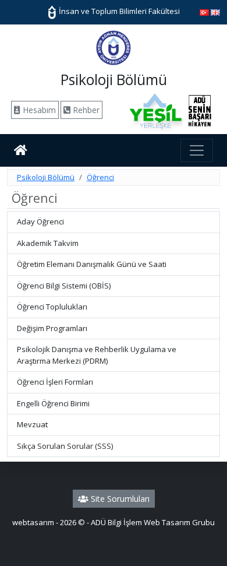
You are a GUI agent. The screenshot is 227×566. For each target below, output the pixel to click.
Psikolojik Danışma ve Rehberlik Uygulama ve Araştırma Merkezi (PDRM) (96, 355)
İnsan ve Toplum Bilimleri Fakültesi (118, 11)
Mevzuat (32, 424)
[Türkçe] (204, 11)
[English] (215, 11)
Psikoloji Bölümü (46, 177)
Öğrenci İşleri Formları (55, 382)
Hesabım (38, 109)
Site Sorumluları (119, 498)
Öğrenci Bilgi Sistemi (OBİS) (64, 285)
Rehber (85, 109)
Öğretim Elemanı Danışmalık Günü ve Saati (91, 264)
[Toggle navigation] (196, 150)
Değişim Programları (52, 328)
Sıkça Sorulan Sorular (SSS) (65, 446)
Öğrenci (100, 177)
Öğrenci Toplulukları (52, 306)
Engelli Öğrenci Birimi (53, 403)
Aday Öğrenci (40, 221)
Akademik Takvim (48, 243)
